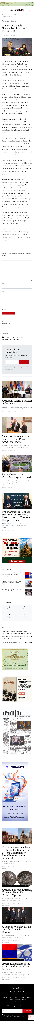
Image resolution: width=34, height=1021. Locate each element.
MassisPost (4, 330)
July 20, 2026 (4, 586)
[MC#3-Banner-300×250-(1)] (17, 550)
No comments (6, 35)
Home (3, 14)
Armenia (9, 14)
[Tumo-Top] (17, 4)
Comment (4, 259)
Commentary (11, 843)
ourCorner (21, 959)
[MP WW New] (15, 791)
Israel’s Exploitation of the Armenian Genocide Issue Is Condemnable (12, 573)
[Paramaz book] (17, 689)
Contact (15, 997)
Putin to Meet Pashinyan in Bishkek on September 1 (17, 642)
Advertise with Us (20, 1000)
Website (3, 299)
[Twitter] (14, 992)
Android (28, 997)
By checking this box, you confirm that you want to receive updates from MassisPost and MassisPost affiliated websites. (17, 368)
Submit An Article (17, 1002)
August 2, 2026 (5, 576)
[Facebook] (10, 992)
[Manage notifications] (29, 1016)
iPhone (22, 997)
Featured (17, 843)
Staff (10, 997)
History (21, 885)
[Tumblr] (23, 992)
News (13, 21)
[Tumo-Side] (15, 659)
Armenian (4, 843)
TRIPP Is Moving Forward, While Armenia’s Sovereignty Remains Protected (11, 582)
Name (3, 283)
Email (3, 291)
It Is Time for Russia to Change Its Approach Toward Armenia (11, 590)
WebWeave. (17, 1006)
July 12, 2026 (4, 593)
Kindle (10, 1000)
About (5, 997)
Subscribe (23, 362)
